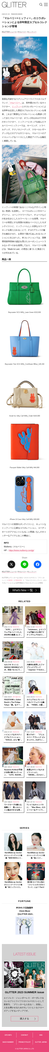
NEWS (20, 14)
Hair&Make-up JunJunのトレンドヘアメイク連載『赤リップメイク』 (13, 884)
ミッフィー (17, 106)
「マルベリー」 (15, 103)
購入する (24, 1018)
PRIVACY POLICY (25, 1042)
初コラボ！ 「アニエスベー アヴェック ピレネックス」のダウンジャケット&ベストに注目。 (36, 737)
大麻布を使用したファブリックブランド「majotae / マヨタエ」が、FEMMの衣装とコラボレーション (36, 667)
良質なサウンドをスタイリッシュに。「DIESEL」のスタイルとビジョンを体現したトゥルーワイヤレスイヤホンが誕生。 (36, 772)
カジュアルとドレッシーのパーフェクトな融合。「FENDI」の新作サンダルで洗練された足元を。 (35, 702)
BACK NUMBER (8, 1042)
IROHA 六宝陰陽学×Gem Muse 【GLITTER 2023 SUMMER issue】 (24, 911)
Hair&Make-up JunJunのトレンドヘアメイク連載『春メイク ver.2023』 (36, 855)
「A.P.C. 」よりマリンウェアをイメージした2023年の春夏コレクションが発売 (13, 632)
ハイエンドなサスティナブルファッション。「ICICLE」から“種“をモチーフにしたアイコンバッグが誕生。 (13, 737)
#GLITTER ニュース (9, 32)
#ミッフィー (31, 32)
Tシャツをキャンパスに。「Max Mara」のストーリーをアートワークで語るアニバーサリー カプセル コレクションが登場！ (36, 807)
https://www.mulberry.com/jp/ (21, 550)
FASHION (14, 14)
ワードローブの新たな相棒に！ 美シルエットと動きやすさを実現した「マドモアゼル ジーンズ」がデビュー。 (13, 807)
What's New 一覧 (22, 590)
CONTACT (24, 1035)
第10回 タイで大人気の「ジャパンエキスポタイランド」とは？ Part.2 (36, 884)
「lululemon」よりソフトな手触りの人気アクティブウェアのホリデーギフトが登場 (36, 632)
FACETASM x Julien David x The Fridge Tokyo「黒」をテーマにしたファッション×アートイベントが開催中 (13, 702)
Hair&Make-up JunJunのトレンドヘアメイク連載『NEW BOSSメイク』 (13, 855)
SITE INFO (8, 1035)
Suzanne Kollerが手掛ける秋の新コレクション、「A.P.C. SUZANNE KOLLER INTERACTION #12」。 (13, 772)
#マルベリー (22, 32)
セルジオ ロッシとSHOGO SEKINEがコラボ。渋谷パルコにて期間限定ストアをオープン (13, 667)
